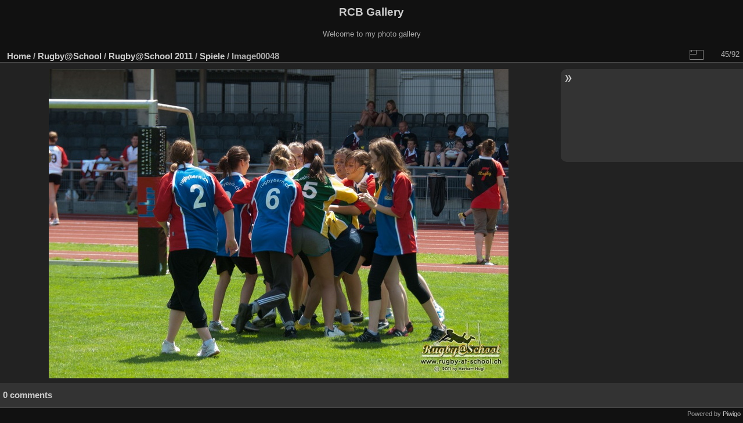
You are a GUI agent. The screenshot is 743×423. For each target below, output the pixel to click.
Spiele (212, 56)
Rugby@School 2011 (151, 56)
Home (19, 56)
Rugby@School (70, 56)
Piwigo (732, 413)
